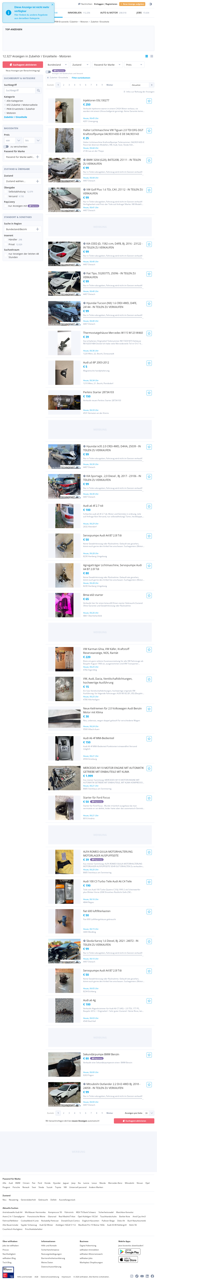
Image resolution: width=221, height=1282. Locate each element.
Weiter (109, 84)
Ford (40, 1183)
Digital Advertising (88, 1245)
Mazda (102, 1183)
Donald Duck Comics (70, 1220)
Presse (6, 1249)
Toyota (58, 1187)
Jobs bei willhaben (11, 1245)
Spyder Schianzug (29, 1225)
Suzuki (49, 1187)
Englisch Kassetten (90, 1220)
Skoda (41, 1187)
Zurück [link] (50, 84)
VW (65, 1187)
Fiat (33, 1183)
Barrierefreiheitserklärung (53, 1258)
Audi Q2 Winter (46, 1225)
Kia (79, 1183)
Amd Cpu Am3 (139, 1216)
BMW (17, 1183)
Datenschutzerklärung (51, 1266)
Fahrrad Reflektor (10, 1220)
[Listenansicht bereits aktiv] (146, 56)
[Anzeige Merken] (149, 101)
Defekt (53, 1199)
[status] (28, 13)
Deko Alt (121, 1220)
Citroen (26, 1183)
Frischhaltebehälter (34, 1229)
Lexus (94, 1183)
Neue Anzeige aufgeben (133, 4)
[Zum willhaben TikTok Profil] (137, 1276)
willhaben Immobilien (89, 1249)
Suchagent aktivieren (25, 64)
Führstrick (69, 1212)
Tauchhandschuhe (108, 1216)
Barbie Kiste (124, 1216)
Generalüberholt (28, 1199)
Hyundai (57, 1183)
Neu (4, 1199)
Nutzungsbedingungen (51, 1254)
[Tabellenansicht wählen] (151, 56)
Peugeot (6, 1187)
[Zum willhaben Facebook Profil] (152, 1276)
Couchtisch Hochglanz (12, 1229)
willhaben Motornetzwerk (91, 1254)
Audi (11, 1183)
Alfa (4, 1183)
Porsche (16, 1187)
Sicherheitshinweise (50, 1249)
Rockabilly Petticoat (50, 1220)
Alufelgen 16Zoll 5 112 (66, 1225)
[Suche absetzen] (38, 90)
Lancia (86, 1183)
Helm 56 (133, 1225)
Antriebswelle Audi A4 (12, 1212)
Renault (25, 1187)
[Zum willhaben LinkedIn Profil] (147, 1276)
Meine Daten (47, 1262)
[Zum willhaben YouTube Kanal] (142, 1276)
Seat (34, 1187)
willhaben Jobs (86, 1258)
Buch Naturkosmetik (136, 1220)
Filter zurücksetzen (81, 77)
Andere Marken (96, 1187)
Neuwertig (13, 1199)
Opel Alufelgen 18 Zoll (88, 1216)
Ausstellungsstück (67, 1199)
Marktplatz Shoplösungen (91, 1262)
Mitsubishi (129, 1183)
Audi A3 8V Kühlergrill (117, 1225)
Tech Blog (7, 1262)
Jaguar (66, 1183)
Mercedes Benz (115, 1183)
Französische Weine (36, 1216)
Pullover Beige (108, 1220)
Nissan (140, 1183)
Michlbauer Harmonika (35, 1212)
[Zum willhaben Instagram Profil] (132, 1276)
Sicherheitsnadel (106, 1212)
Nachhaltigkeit (9, 1254)
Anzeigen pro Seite (133, 1113)
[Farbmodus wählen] (150, 4)
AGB (36, 1277)
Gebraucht (43, 1199)
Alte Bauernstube (10, 1225)
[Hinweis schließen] (52, 4)
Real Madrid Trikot (67, 1216)
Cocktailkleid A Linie (30, 1220)
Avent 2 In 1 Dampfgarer (14, 1216)
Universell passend (77, 1187)
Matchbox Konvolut (124, 1212)
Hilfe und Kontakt (49, 1245)
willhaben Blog (9, 1258)
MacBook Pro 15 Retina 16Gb (91, 1225)
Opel (147, 1183)
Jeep (73, 1183)
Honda (47, 1183)
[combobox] (19, 90)
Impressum (66, 1277)
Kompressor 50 (55, 1212)
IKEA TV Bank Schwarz (86, 1212)
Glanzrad (52, 1216)
